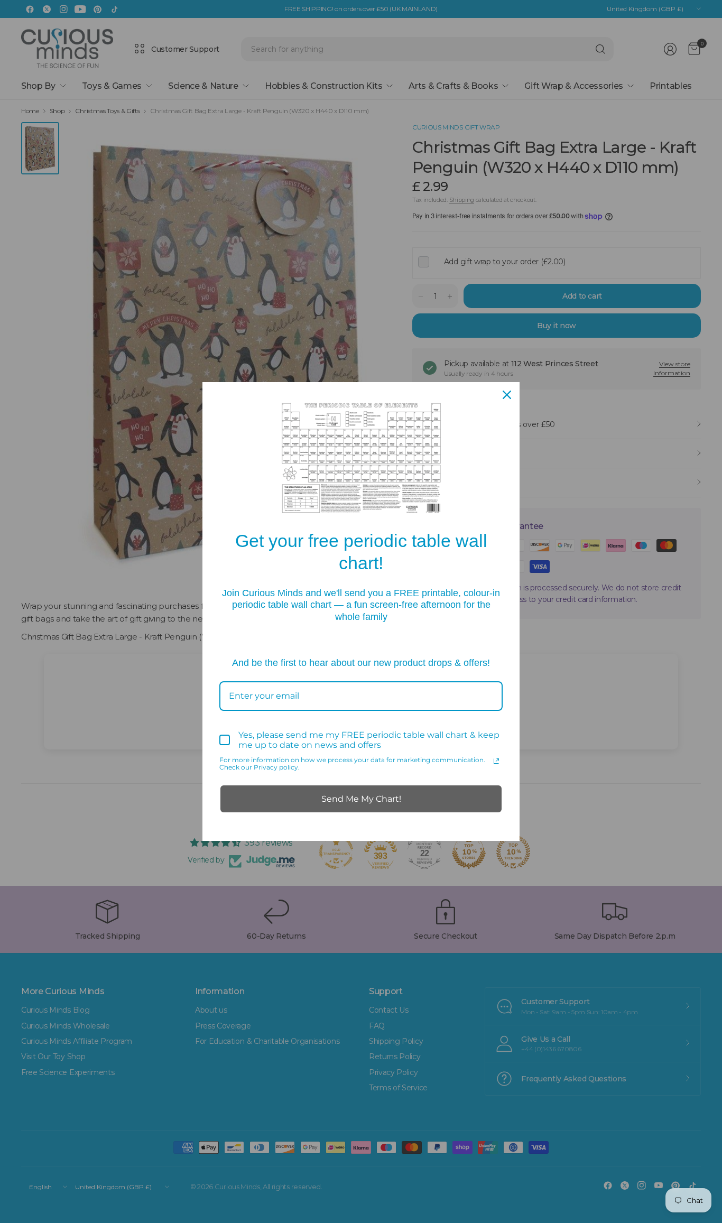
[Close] (507, 394)
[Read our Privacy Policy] (496, 761)
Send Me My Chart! (361, 799)
